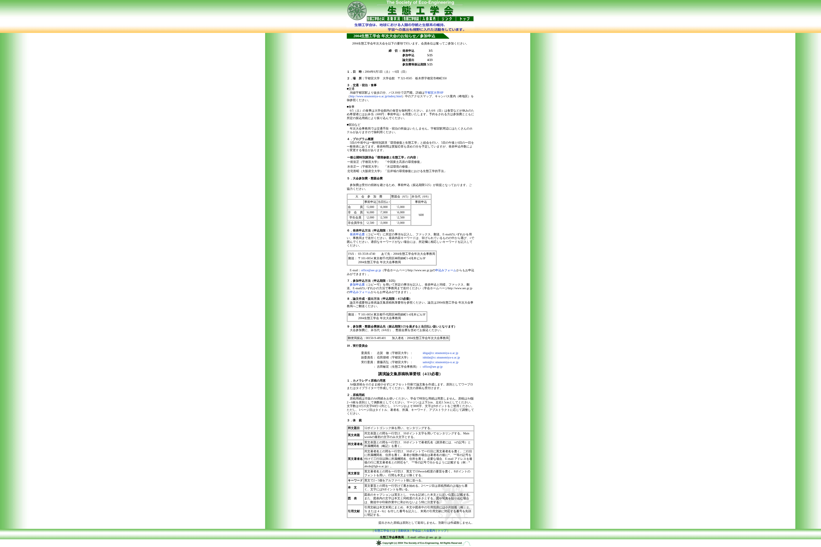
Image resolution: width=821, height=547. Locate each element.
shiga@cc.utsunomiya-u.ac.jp (440, 353)
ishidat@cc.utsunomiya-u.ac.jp (441, 357)
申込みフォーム (445, 270)
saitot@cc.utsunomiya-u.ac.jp (440, 362)
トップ (442, 530)
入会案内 (429, 530)
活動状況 (404, 530)
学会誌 (416, 530)
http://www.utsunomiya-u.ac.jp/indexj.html (376, 96)
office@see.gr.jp (371, 270)
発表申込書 (357, 234)
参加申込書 (357, 284)
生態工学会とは (384, 530)
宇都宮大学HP (434, 92)
